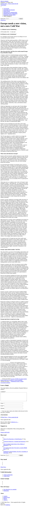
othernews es (14, 422)
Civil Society (6, 8)
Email (2, 405)
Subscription (3, 5)
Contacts (5, 496)
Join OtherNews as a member (9, 489)
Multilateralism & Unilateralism (10, 13)
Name (2, 403)
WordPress (7, 504)
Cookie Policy (6, 476)
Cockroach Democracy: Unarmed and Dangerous (14, 441)
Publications (6, 490)
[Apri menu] (1, 6)
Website (2, 408)
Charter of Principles (8, 474)
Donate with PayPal (5, 432)
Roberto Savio (6, 497)
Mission (5, 498)
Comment (3, 391)
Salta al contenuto (4, 1)
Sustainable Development (9, 9)
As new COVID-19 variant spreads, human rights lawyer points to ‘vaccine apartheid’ (14, 379)
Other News (3, 467)
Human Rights (6, 11)
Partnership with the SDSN (9, 14)
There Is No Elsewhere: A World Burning (12, 439)
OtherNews (3, 20)
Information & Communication (10, 12)
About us (5, 499)
